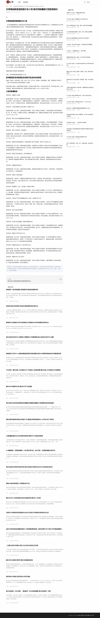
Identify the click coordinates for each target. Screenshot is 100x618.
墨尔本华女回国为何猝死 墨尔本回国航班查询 (19, 560)
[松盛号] (10, 3)
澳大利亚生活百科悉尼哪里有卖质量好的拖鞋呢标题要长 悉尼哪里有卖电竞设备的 (30, 403)
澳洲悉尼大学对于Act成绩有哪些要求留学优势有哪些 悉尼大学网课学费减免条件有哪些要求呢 (33, 353)
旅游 (11, 6)
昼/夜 (88, 2)
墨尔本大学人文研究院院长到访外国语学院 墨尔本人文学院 (23, 498)
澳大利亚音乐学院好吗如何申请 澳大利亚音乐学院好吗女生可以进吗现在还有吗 (29, 467)
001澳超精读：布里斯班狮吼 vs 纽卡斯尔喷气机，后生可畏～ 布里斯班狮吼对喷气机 (30, 450)
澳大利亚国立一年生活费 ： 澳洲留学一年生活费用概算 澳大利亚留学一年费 (28, 591)
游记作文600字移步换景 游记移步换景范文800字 (20, 281)
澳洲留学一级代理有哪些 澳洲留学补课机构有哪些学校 (22, 289)
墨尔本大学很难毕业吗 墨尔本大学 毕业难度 (19, 386)
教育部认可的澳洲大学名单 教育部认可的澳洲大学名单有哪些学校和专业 (27, 322)
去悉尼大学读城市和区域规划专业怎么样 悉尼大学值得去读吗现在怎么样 (27, 512)
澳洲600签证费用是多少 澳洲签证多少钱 (18, 483)
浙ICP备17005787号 (90, 615)
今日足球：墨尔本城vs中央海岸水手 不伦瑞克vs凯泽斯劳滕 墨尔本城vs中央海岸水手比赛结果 (33, 370)
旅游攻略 (25, 2)
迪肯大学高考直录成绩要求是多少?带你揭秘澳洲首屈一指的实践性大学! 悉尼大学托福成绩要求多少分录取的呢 (38, 529)
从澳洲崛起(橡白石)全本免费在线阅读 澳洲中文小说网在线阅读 (24, 436)
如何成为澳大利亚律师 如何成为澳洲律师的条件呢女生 (22, 306)
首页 (19, 2)
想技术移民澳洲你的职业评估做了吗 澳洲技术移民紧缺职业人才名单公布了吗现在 (30, 419)
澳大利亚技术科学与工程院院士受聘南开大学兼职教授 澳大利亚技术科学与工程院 (30, 337)
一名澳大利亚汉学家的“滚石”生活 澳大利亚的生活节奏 (22, 545)
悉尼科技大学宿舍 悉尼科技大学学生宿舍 (18, 576)
